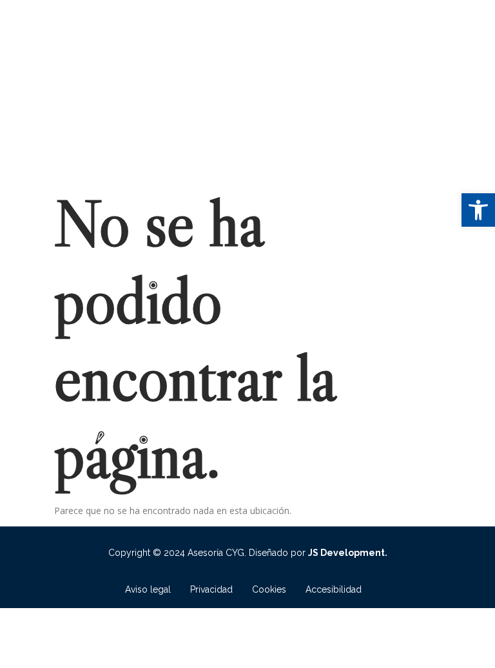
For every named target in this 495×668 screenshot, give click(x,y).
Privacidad (211, 589)
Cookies (269, 589)
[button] (478, 210)
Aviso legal (148, 589)
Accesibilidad (334, 589)
